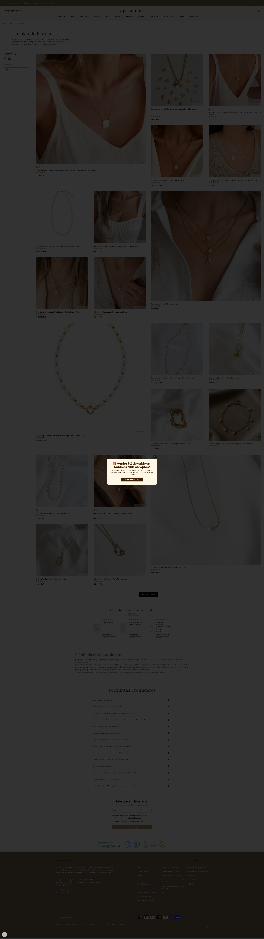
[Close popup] (155, 457)
